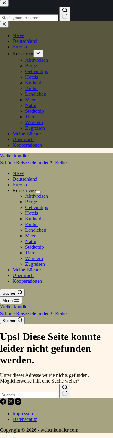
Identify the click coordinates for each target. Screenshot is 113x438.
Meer (30, 235)
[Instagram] (18, 403)
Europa (20, 184)
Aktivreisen (36, 196)
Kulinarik (34, 218)
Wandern (34, 258)
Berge (31, 201)
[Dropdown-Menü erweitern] (38, 192)
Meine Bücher (27, 269)
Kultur (31, 224)
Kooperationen (27, 281)
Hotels (31, 213)
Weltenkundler (33, 159)
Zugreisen (35, 264)
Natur (30, 241)
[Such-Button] (64, 391)
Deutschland (25, 179)
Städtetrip (34, 247)
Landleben (35, 230)
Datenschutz (25, 419)
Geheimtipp (36, 207)
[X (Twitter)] (11, 403)
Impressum (23, 413)
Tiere (30, 252)
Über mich (23, 275)
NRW (18, 173)
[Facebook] (4, 403)
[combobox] (29, 395)
